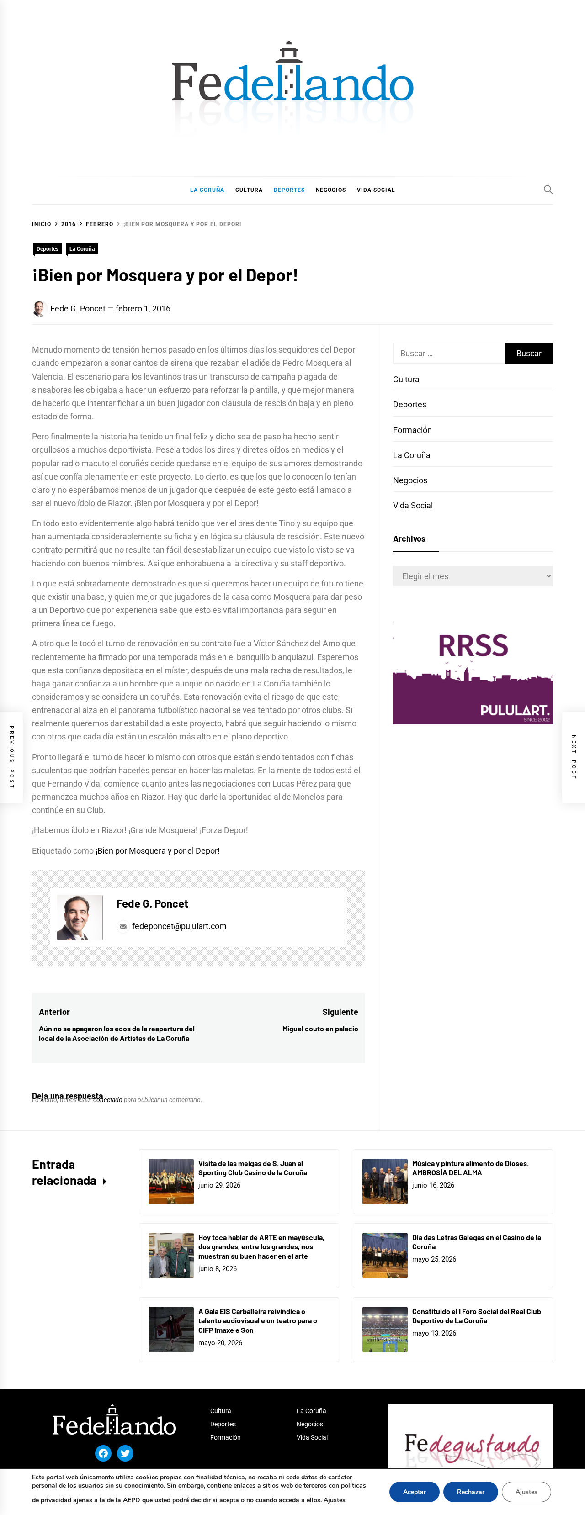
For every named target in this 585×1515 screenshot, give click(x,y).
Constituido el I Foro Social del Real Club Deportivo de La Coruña (476, 1316)
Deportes (47, 249)
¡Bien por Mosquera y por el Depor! (158, 850)
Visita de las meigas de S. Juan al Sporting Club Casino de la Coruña (252, 1168)
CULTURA (249, 190)
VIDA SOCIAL (376, 190)
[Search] (548, 189)
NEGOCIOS (331, 190)
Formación (412, 430)
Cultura (406, 379)
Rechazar (470, 1492)
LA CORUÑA (207, 190)
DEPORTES (289, 190)
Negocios (410, 480)
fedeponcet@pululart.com (179, 926)
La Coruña (82, 249)
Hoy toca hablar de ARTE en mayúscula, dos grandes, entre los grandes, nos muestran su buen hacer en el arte (261, 1247)
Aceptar (414, 1492)
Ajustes (335, 1500)
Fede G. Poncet (78, 308)
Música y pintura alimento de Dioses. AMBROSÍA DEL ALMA (470, 1168)
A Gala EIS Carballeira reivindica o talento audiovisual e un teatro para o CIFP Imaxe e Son (257, 1321)
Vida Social (413, 505)
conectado (107, 1099)
